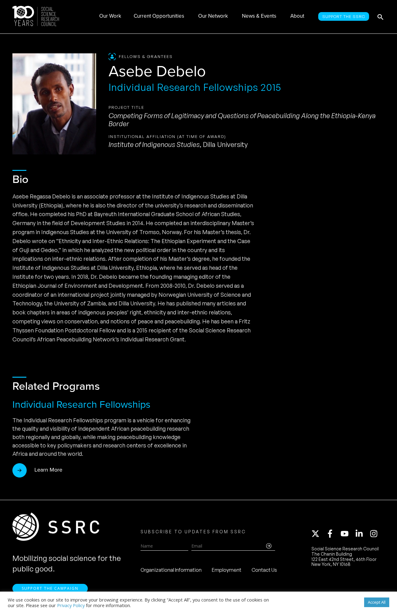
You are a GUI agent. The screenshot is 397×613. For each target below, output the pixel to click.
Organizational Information (171, 570)
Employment (226, 570)
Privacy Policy (71, 605)
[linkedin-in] (362, 534)
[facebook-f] (333, 534)
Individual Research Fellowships (81, 404)
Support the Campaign (50, 588)
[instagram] (375, 534)
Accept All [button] (377, 602)
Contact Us (264, 570)
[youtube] (347, 534)
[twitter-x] (318, 534)
